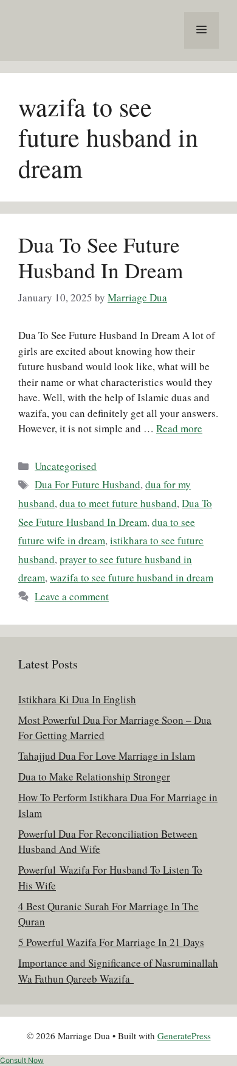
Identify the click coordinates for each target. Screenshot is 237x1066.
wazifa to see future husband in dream (131, 577)
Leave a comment (72, 596)
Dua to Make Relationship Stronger (94, 777)
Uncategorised (66, 466)
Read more (179, 428)
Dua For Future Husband (87, 484)
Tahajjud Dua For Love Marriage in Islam (106, 756)
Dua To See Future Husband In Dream (100, 257)
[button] (22, 1060)
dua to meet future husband (118, 503)
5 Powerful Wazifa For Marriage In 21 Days (111, 942)
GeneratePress (184, 1035)
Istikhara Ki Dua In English (77, 699)
